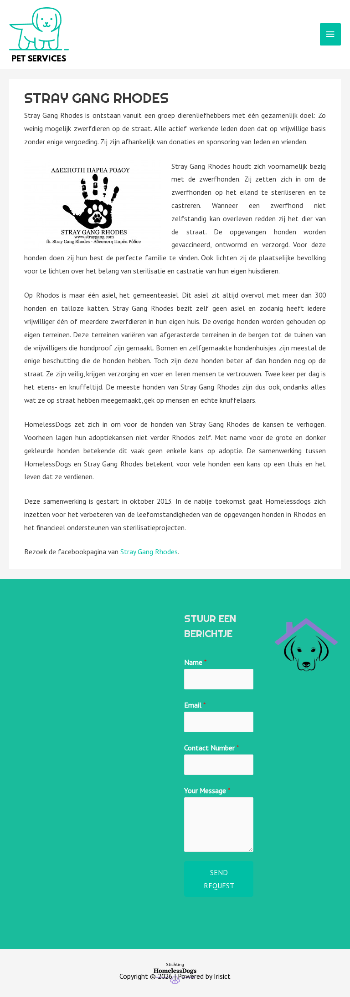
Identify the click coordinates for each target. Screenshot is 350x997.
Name (195, 662)
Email (195, 704)
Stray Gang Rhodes (149, 551)
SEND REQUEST (219, 879)
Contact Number (211, 747)
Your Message (207, 790)
